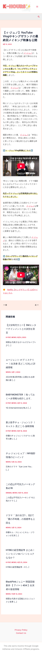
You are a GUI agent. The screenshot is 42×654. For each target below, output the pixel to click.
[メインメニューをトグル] (37, 6)
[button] (39, 16)
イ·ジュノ (28, 53)
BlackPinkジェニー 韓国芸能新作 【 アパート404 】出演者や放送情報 (20, 585)
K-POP (8, 337)
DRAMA (9, 493)
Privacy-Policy (21, 630)
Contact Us (21, 633)
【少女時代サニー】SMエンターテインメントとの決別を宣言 (21, 329)
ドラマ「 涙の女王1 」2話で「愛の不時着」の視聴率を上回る (20, 519)
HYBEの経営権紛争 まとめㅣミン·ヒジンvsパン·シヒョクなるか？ (20, 554)
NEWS (13, 337)
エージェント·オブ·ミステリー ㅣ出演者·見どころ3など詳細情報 (20, 363)
